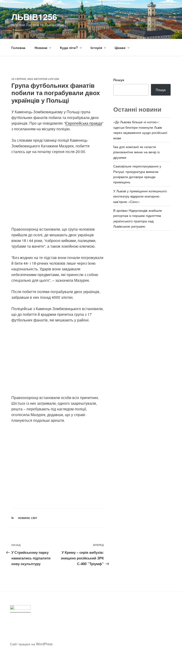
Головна (18, 47)
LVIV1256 (53, 79)
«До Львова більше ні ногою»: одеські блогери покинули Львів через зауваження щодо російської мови (140, 129)
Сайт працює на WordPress (31, 644)
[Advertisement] (57, 193)
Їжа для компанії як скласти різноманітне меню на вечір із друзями (136, 152)
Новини (41, 47)
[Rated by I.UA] (20, 608)
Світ (34, 518)
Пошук (118, 79)
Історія (96, 47)
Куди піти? (69, 47)
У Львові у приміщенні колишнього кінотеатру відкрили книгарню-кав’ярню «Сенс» (140, 196)
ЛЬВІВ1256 (34, 16)
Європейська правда (83, 123)
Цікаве (120, 47)
